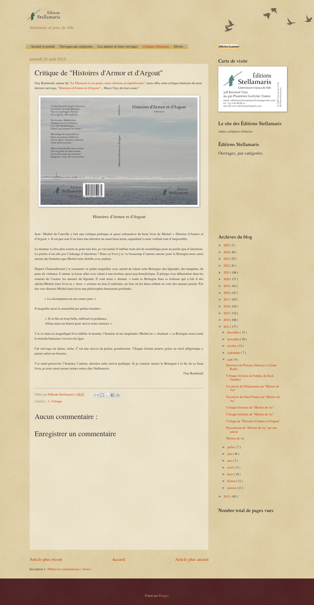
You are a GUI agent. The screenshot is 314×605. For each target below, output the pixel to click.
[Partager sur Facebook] (112, 395)
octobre (232, 345)
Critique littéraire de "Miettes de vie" (250, 407)
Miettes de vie (235, 438)
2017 (226, 299)
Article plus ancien (192, 559)
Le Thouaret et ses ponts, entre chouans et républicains (107, 83)
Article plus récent (45, 559)
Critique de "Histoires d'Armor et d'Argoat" (253, 421)
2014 (226, 319)
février (231, 481)
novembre (233, 339)
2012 (226, 496)
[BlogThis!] (101, 395)
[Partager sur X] (107, 395)
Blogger (163, 595)
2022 (226, 265)
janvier (232, 488)
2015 (226, 313)
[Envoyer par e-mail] (96, 395)
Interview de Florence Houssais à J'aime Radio (251, 367)
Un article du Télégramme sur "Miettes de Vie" (252, 388)
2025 (226, 245)
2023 (226, 258)
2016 (226, 306)
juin (230, 453)
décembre (233, 332)
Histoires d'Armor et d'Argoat (79, 88)
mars (230, 474)
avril (230, 467)
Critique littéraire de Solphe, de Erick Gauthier (250, 377)
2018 (226, 292)
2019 (226, 286)
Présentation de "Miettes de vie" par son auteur (251, 429)
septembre (234, 352)
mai (230, 460)
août (230, 359)
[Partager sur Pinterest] (118, 395)
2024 (226, 252)
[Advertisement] (249, 194)
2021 (226, 272)
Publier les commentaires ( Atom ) (69, 569)
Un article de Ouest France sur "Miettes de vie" (253, 399)
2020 (226, 279)
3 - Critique (55, 401)
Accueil (118, 559)
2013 (226, 326)
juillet (231, 447)
